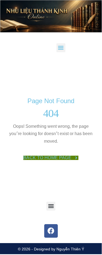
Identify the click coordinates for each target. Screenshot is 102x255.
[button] (60, 47)
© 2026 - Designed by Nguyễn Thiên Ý (51, 249)
